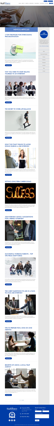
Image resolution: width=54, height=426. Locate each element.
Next (23, 400)
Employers (44, 59)
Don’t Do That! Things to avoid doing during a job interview (18, 145)
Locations (43, 65)
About (44, 51)
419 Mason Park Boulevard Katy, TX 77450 (26, 410)
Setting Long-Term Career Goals (18, 181)
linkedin (52, 3)
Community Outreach (43, 54)
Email (43, 409)
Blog (44, 68)
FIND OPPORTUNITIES (43, 46)
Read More (8, 65)
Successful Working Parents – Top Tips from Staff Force (19, 255)
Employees (44, 62)
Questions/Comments (38, 413)
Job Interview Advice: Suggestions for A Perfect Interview (19, 217)
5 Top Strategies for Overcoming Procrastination (18, 35)
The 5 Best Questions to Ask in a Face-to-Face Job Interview (20, 292)
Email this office (25, 416)
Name (36, 409)
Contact (44, 71)
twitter (51, 3)
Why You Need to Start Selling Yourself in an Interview (17, 73)
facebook (49, 3)
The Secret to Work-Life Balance (18, 109)
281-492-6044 (25, 413)
